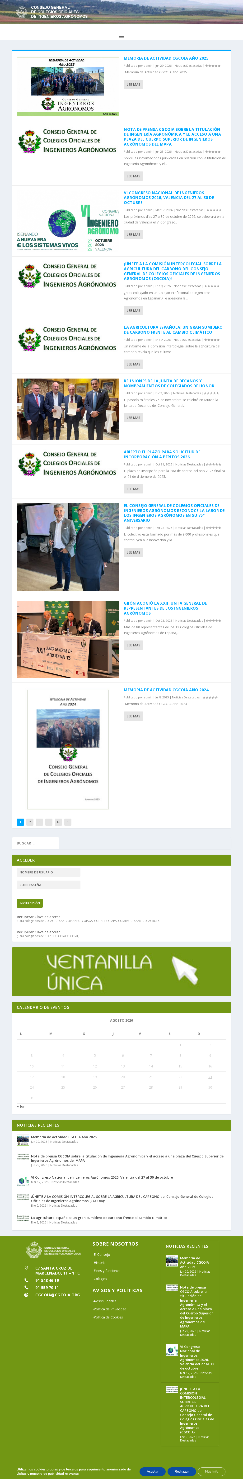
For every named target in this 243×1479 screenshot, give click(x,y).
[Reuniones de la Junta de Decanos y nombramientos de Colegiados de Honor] (68, 409)
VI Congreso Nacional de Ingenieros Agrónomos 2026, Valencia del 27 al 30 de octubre (169, 197)
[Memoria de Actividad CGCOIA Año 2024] (68, 749)
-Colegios (100, 1278)
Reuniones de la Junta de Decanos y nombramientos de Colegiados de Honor (169, 383)
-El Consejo (101, 1254)
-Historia (99, 1262)
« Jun (21, 1106)
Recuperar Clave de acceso (39, 917)
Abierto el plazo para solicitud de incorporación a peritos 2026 (162, 454)
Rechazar (182, 1471)
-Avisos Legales (105, 1301)
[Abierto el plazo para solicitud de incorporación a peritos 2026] (68, 463)
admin (148, 66)
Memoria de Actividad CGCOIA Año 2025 (166, 58)
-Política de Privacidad (109, 1309)
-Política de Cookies (108, 1317)
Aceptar (153, 1471)
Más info (211, 1471)
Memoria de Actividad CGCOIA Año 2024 (166, 689)
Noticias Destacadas (188, 66)
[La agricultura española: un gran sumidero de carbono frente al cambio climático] (68, 339)
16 (58, 822)
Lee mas (133, 84)
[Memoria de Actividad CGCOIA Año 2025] (68, 86)
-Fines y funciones (106, 1270)
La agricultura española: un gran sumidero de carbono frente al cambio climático (173, 330)
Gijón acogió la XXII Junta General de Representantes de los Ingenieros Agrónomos (165, 608)
